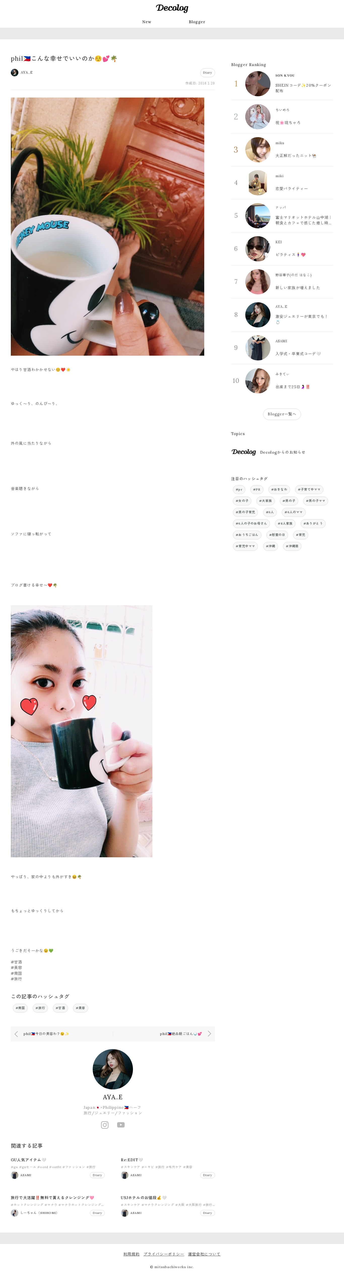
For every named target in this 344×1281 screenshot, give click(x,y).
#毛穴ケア (174, 1167)
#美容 (80, 1008)
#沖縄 (271, 546)
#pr (239, 489)
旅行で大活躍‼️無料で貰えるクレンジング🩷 (52, 1197)
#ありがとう (313, 523)
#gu (14, 1167)
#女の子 (242, 501)
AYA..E (113, 1097)
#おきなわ (279, 489)
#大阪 (180, 1205)
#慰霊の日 (277, 535)
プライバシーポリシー (164, 1254)
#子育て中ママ (309, 489)
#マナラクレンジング (158, 1205)
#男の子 (289, 501)
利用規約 (131, 1254)
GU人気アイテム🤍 (29, 1159)
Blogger (197, 21)
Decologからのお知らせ (283, 452)
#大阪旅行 (194, 1205)
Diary (207, 72)
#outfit (55, 1167)
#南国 (20, 1008)
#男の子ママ (315, 501)
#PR (257, 489)
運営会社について (204, 1254)
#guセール (27, 1167)
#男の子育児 (245, 512)
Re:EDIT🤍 (132, 1159)
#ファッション (73, 1167)
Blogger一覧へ (282, 414)
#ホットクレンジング (27, 1205)
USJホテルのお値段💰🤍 (144, 1197)
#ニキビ (148, 1167)
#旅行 (40, 1008)
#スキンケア (130, 1167)
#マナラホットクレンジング (79, 1205)
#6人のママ (294, 512)
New (147, 21)
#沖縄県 (292, 546)
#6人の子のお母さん (251, 523)
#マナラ (51, 1205)
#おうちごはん (247, 535)
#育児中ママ (245, 546)
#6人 (270, 512)
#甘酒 (60, 1008)
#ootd (42, 1167)
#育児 (300, 535)
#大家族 (265, 501)
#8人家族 (285, 523)
